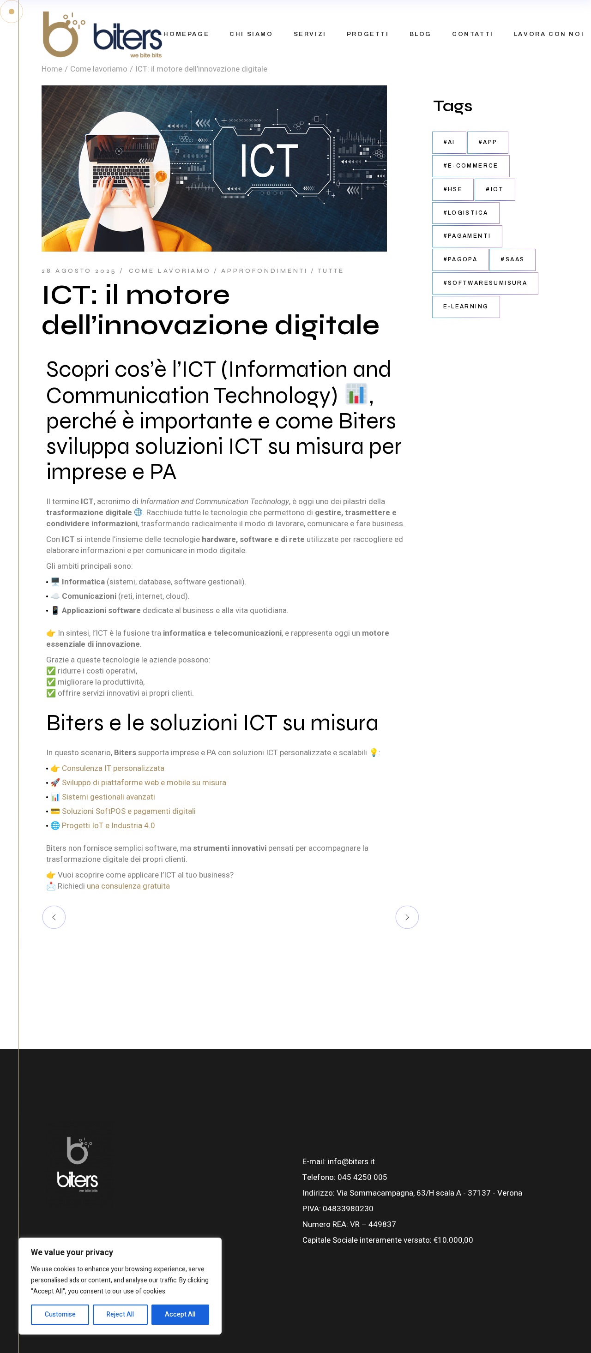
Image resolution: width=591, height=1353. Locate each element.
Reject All (120, 1314)
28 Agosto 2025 (79, 271)
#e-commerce (471, 165)
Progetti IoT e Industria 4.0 (108, 825)
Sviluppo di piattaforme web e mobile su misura (144, 782)
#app (488, 142)
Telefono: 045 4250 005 (344, 1177)
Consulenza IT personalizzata (113, 768)
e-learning (466, 306)
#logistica (465, 213)
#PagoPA (460, 259)
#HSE (453, 189)
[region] (120, 1286)
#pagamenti (467, 236)
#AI (449, 142)
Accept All (180, 1314)
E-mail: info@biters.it (338, 1161)
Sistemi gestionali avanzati (108, 796)
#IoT (495, 189)
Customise (60, 1314)
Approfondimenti (264, 271)
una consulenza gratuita (128, 885)
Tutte (331, 271)
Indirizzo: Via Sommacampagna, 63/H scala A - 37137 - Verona (412, 1193)
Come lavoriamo (170, 271)
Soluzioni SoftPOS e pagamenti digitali (129, 811)
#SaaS (513, 259)
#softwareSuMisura (485, 283)
